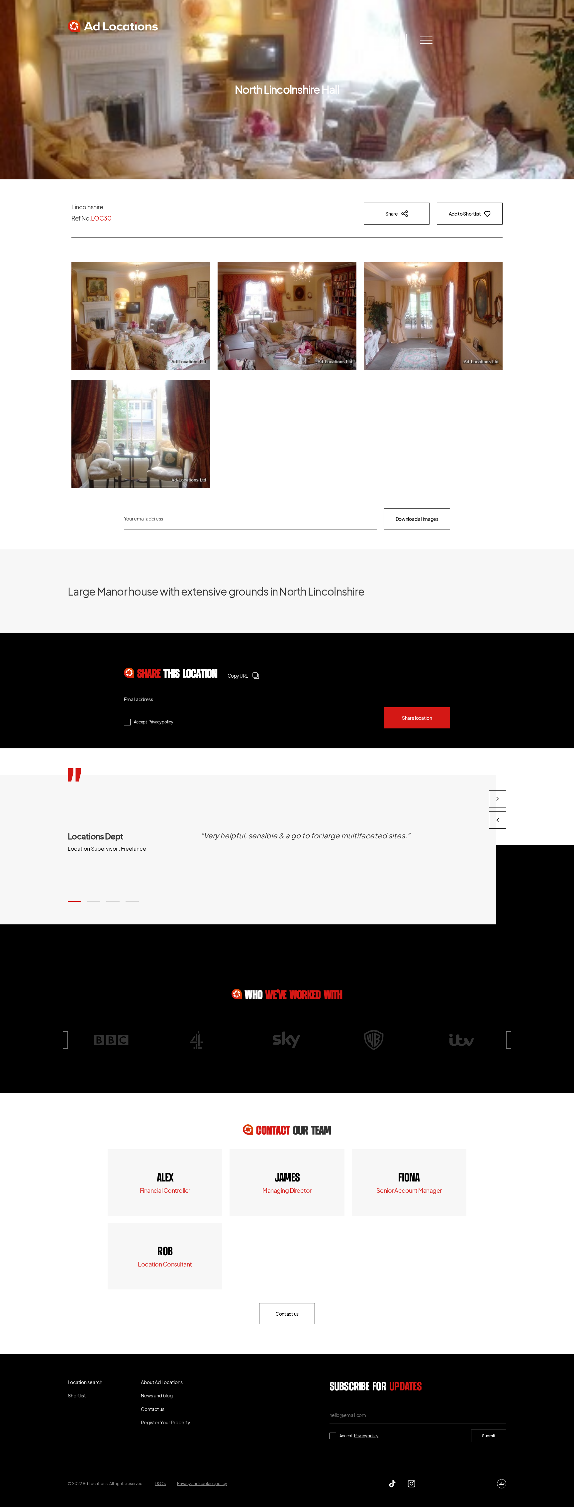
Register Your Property (328, 40)
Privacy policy (160, 721)
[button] (74, 901)
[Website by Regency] (501, 1483)
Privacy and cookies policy (202, 1483)
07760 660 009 (165, 1178)
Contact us (389, 40)
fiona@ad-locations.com (409, 1190)
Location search (95, 40)
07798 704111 (165, 1252)
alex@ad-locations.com (165, 1190)
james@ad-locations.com (287, 1190)
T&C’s (160, 1483)
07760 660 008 (287, 1178)
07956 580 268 (409, 1178)
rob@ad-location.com (165, 1264)
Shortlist (149, 40)
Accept (153, 721)
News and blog (266, 40)
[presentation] (497, 820)
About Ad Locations (206, 40)
